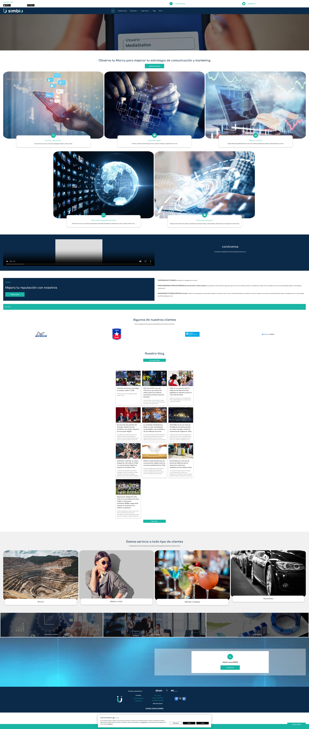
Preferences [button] (110, 724)
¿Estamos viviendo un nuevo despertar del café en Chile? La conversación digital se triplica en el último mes (127, 464)
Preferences (176, 723)
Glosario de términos (157, 698)
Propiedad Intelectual (157, 700)
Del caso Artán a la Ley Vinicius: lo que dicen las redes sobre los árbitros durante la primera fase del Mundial (153, 392)
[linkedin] (184, 699)
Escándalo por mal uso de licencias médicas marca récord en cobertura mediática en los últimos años (181, 464)
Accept (202, 723)
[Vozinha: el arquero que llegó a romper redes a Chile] (128, 378)
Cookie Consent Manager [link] (105, 717)
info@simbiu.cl (252, 3)
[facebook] (176, 699)
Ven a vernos (157, 695)
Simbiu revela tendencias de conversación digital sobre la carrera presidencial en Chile (154, 463)
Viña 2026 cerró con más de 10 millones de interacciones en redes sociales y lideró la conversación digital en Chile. (181, 428)
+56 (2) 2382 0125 (180, 3)
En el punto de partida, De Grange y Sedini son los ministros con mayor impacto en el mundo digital (128, 428)
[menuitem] (113, 11)
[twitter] (180, 699)
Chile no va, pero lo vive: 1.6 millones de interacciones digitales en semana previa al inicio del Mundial (181, 391)
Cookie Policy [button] (143, 722)
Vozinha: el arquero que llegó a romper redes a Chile (128, 389)
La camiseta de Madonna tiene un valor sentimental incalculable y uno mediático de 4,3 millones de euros (154, 428)
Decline (189, 723)
